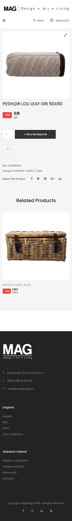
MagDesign (27, 503)
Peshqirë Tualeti (23, 171)
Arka (5, 422)
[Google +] (53, 179)
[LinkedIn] (60, 179)
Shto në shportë (36, 134)
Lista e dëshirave (13, 434)
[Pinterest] (45, 179)
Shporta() (62, 20)
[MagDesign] (36, 8)
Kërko (40, 20)
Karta (6, 428)
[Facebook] (32, 179)
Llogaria (7, 416)
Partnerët (8, 478)
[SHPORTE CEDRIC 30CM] (36, 246)
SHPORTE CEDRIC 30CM (16, 285)
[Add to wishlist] (7, 149)
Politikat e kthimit (13, 466)
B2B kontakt (10, 472)
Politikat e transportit (15, 460)
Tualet (38, 171)
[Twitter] (38, 179)
